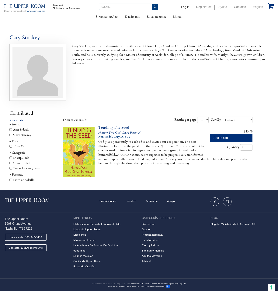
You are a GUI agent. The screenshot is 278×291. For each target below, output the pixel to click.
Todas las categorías (26, 168)
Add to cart (221, 137)
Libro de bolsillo (24, 180)
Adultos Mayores (152, 255)
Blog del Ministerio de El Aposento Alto (233, 224)
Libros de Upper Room (87, 229)
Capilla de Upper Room (87, 261)
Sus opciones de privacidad (153, 286)
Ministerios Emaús (84, 239)
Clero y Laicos (150, 245)
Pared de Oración (84, 266)
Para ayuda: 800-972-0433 (26, 237)
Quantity (233, 147)
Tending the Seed (113, 127)
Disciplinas (132, 16)
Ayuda (222, 7)
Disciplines (79, 234)
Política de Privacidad (160, 284)
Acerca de (152, 201)
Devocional (148, 224)
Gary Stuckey (22, 135)
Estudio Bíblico (150, 239)
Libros (177, 16)
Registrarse (204, 7)
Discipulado (21, 158)
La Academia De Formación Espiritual (95, 245)
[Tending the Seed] (79, 152)
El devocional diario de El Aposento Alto (96, 224)
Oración (146, 229)
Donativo (131, 201)
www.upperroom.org (35, 11)
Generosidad (21, 163)
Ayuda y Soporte (178, 284)
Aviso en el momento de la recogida (123, 286)
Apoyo (171, 201)
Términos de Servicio (140, 284)
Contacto (240, 7)
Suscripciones (156, 16)
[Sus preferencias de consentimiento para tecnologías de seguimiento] (271, 287)
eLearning (79, 250)
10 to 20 (18, 146)
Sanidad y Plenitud (153, 250)
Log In (185, 7)
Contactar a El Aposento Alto (26, 247)
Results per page (185, 120)
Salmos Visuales (83, 255)
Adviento (147, 261)
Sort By (216, 120)
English (258, 7)
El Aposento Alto (107, 16)
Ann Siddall (21, 130)
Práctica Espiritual (152, 234)
